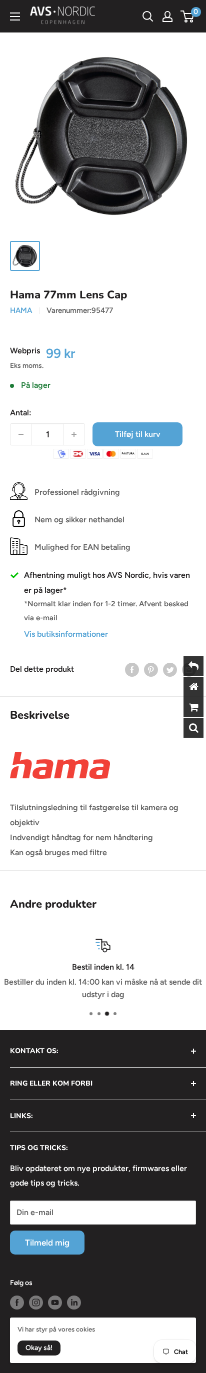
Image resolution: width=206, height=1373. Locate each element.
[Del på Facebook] (132, 669)
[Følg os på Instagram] (36, 1303)
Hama (21, 310)
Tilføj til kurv (137, 434)
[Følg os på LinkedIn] (74, 1303)
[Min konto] (167, 16)
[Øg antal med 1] (74, 434)
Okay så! (39, 1348)
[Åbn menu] (15, 16)
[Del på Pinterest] (151, 669)
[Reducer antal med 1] (21, 434)
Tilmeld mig (47, 1243)
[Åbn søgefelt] (148, 16)
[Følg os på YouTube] (55, 1303)
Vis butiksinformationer (66, 634)
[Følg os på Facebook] (17, 1303)
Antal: (21, 412)
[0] (188, 16)
